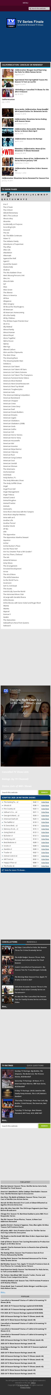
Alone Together (9, 338)
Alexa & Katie (8, 281)
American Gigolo (9, 418)
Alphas (6, 344)
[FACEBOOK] (10, 8)
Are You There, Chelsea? (13, 554)
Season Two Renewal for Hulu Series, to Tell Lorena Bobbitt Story (25, 1270)
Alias (5, 287)
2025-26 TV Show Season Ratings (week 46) (18, 1320)
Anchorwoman (9, 472)
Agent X (6, 261)
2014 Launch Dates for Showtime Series (32, 110)
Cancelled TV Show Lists (15, 771)
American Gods (9, 426)
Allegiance (7, 301)
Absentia (6, 221)
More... (4, 1006)
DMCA (33, 1383)
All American (8, 309)
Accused (6, 230)
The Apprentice (9, 534)
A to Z (5, 204)
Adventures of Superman (13, 244)
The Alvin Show (9, 355)
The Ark (6, 557)
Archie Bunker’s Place (11, 546)
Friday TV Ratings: (30, 1093)
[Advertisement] (25, 1154)
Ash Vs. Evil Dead (10, 586)
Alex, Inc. (6, 278)
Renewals (32, 942)
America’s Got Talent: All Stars (15, 369)
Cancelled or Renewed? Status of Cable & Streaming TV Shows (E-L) (23, 1324)
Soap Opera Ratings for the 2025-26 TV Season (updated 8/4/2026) (24, 1348)
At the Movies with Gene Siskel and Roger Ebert (22, 603)
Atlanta (6, 606)
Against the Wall (9, 258)
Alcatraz (6, 270)
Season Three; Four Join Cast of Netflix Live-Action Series (23, 1198)
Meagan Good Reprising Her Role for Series (30, 71)
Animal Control (9, 497)
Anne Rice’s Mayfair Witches (14, 514)
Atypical (6, 611)
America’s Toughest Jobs (12, 389)
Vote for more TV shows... (15, 870)
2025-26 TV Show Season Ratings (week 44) (18, 1353)
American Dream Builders (13, 412)
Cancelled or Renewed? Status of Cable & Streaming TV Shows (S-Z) (23, 1330)
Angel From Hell (9, 489)
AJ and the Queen (10, 264)
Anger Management (11, 492)
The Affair (7, 247)
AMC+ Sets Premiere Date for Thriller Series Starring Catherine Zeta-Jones (23, 1231)
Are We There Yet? (10, 549)
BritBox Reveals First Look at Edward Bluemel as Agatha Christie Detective (24, 1204)
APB (4, 531)
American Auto (9, 392)
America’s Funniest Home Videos (16, 378)
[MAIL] (23, 8)
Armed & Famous (10, 560)
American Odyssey (10, 452)
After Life (6, 250)
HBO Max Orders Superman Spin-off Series (25, 1237)
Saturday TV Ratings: (30, 1084)
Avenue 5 (7, 614)
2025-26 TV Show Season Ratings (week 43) (18, 1363)
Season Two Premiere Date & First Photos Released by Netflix (22, 1254)
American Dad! (9, 409)
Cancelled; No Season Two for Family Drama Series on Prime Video (31, 999)
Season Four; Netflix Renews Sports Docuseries (24, 1193)
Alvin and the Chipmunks (13, 352)
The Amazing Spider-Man (13, 361)
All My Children (9, 318)
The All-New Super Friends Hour (15, 321)
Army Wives (8, 563)
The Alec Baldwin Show (12, 272)
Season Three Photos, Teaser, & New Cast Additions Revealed (21, 1220)
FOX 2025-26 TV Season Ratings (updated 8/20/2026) (22, 1313)
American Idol (8, 443)
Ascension (7, 583)
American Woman (10, 466)
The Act (6, 233)
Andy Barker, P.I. (9, 477)
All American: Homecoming (13, 312)
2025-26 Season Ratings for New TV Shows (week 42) (22, 1366)
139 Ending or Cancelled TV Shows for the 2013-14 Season (32, 91)
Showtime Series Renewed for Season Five (25, 178)
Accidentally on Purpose (12, 224)
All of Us (6, 324)
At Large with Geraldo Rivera (14, 597)
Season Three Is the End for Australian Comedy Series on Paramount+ (31, 990)
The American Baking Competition (16, 395)
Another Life (8, 520)
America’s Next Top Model (13, 386)
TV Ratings (7, 1065)
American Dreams (10, 415)
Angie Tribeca (8, 494)
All (2, 194)
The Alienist (7, 292)
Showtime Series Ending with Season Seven (31, 120)
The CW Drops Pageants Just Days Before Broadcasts (24, 1209)
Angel (5, 486)
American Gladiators (11, 420)
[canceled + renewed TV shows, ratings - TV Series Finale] (24, 23)
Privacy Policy (25, 1387)
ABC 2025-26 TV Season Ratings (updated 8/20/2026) (22, 1306)
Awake (6, 617)
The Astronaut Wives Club (13, 594)
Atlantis (6, 608)
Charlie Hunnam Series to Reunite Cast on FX (24, 1248)
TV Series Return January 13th (31, 159)
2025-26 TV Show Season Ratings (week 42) (18, 1370)
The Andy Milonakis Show (13, 480)
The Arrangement (10, 566)
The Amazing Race (10, 358)
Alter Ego (6, 346)
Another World (9, 526)
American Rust (9, 455)
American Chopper (10, 401)
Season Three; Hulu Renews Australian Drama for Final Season (30, 960)
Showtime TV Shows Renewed (30, 150)
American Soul (9, 460)
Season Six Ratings (28, 139)
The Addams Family (11, 241)
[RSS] (19, 8)
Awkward (7, 625)
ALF (4, 284)
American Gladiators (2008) (13, 423)
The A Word (7, 210)
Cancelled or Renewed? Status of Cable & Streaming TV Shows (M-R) (23, 1301)
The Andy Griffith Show (12, 483)
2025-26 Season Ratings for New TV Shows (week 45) (22, 1340)
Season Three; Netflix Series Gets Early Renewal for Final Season (24, 1187)
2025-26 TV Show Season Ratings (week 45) (18, 1343)
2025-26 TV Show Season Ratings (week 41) (18, 1373)
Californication (8, 99)
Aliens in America (10, 295)
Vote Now (45, 802)
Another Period (9, 523)
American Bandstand (11, 398)
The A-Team (8, 207)
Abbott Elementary (10, 213)
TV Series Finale (23, 1385)
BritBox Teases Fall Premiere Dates (25, 1226)
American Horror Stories (12, 435)
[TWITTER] (14, 8)
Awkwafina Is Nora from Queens (16, 623)
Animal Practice (9, 503)
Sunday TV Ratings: (29, 1074)
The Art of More (9, 574)
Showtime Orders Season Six (31, 169)
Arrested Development (12, 568)
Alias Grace (7, 289)
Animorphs (7, 509)
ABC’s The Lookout (10, 215)
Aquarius (6, 540)
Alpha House (8, 341)
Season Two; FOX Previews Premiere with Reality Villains (25, 1282)
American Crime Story (11, 406)
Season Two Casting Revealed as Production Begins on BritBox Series (25, 1243)
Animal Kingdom (9, 500)
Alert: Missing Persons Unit (13, 275)
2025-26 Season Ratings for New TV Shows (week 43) (22, 1360)
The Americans (9, 469)
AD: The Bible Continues (12, 235)
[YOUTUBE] (5, 8)
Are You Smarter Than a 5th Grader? (17, 551)
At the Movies (8, 600)
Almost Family (8, 329)
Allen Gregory (8, 304)
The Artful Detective (11, 577)
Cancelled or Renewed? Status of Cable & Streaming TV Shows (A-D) (23, 1335)
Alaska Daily (8, 267)
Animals (6, 506)
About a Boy (8, 218)
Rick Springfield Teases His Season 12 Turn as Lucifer (31, 81)
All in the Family (9, 315)
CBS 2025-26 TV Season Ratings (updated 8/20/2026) (22, 1309)
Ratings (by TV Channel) (15, 779)
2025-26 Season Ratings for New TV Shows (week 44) (22, 1356)
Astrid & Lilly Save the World (14, 591)
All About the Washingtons (13, 307)
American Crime (9, 403)
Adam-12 (6, 238)
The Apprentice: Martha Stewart (15, 537)
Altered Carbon (9, 349)
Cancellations (9, 942)
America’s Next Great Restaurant (16, 383)
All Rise (6, 298)
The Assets (7, 588)
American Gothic (9, 429)
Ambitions (7, 364)
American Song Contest (12, 457)
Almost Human (9, 332)
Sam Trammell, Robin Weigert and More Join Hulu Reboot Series (24, 1287)
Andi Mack (7, 475)
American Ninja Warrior (12, 449)
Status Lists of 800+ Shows (17, 786)
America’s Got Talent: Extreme (15, 372)
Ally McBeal (7, 326)
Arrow (5, 571)
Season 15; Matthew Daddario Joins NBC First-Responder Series (25, 1215)
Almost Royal (8, 335)
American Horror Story (12, 438)
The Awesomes (9, 620)
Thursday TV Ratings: (31, 1103)
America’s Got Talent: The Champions (18, 375)
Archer (5, 543)
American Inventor (10, 446)
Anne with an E (9, 517)
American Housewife (11, 440)
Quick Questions (35, 1065)
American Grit (8, 432)
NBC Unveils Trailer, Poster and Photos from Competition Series (23, 1276)
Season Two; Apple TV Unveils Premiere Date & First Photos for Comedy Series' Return (25, 1265)
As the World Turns (10, 580)
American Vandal (10, 463)
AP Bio (5, 529)
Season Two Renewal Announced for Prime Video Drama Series (24, 1259)
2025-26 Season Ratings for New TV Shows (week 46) (22, 1316)
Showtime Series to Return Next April (30, 130)
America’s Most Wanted (12, 381)
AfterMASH (7, 252)
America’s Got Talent (11, 366)
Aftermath (7, 255)
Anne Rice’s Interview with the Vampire (18, 512)
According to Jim (9, 227)
